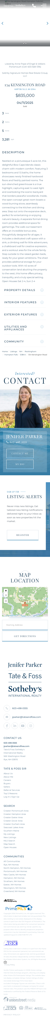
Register (22, 534)
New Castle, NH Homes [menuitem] (15, 874)
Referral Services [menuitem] (12, 790)
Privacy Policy (9, 965)
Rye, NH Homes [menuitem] (11, 864)
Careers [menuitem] (7, 780)
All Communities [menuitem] (12, 861)
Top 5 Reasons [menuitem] (10, 793)
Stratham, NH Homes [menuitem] (14, 881)
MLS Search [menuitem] (9, 840)
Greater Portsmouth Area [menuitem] (16, 811)
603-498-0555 (18, 442)
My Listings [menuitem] (9, 834)
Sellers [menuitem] (7, 787)
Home (5, 351)
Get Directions (25, 636)
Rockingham (30, 351)
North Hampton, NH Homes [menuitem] (17, 868)
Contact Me (20, 453)
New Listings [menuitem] (10, 837)
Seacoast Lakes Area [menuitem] (13, 827)
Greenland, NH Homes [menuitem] (14, 891)
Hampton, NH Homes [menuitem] (14, 878)
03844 (23, 354)
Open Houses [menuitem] (10, 847)
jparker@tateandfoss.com (26, 717)
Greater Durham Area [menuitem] (14, 824)
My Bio (19, 464)
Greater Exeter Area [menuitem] (13, 817)
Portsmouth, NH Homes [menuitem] (15, 871)
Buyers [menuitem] (7, 783)
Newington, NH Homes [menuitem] (15, 888)
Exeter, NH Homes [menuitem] (12, 884)
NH (20, 351)
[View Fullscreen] (6, 601)
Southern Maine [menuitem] (11, 830)
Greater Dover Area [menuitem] (13, 821)
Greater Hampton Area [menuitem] (15, 814)
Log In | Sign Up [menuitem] (11, 797)
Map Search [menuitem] (9, 844)
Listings (13, 351)
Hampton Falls (11, 354)
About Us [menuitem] (8, 773)
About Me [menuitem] (8, 777)
